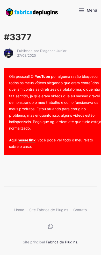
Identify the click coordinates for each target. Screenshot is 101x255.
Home (19, 210)
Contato (80, 210)
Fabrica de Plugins (61, 242)
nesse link (26, 140)
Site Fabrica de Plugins (48, 210)
